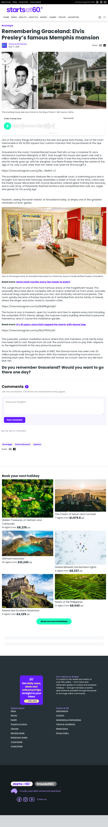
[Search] (105, 17)
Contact (60, 715)
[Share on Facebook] (104, 45)
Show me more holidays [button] (54, 621)
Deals (15, 2)
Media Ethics (62, 728)
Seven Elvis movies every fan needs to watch (43, 282)
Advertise (73, 17)
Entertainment (22, 444)
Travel (62, 17)
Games (52, 17)
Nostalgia (7, 444)
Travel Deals (16, 742)
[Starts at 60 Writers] (4, 45)
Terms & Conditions (65, 724)
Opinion (37, 444)
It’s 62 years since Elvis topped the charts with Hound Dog (51, 324)
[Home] (25, 9)
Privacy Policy (62, 733)
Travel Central (35, 2)
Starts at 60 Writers (18, 44)
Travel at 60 (23, 2)
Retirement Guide (19, 737)
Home (6, 17)
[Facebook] (97, 2)
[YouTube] (105, 2)
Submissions (62, 711)
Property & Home (19, 724)
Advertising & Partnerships (68, 720)
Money (43, 17)
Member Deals (17, 733)
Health (22, 17)
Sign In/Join (6, 2)
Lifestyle (33, 17)
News (14, 17)
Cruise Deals (17, 746)
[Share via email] (100, 45)
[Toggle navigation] (100, 17)
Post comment (14, 419)
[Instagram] (101, 2)
